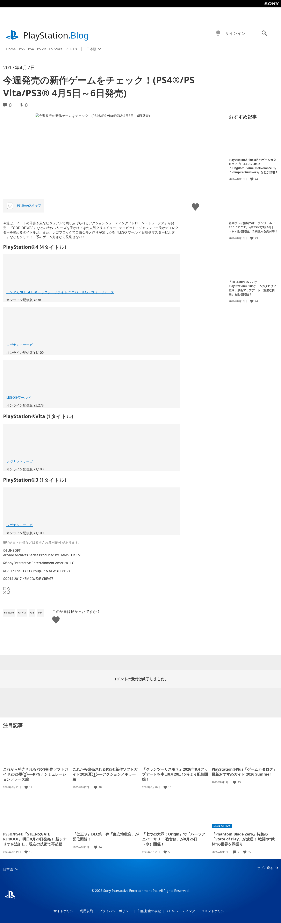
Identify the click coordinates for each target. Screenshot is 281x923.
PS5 (22, 49)
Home (11, 49)
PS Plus (71, 49)
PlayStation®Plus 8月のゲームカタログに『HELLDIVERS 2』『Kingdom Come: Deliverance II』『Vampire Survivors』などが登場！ (253, 166)
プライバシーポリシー (115, 911)
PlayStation (56, 35)
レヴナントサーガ (19, 344)
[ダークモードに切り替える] (218, 33)
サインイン (235, 33)
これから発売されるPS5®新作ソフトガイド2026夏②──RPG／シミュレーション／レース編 (35, 774)
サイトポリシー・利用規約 (73, 911)
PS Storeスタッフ (29, 205)
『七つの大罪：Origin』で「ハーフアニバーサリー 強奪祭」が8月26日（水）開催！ (173, 839)
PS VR (41, 49)
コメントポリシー (214, 911)
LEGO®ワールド (18, 397)
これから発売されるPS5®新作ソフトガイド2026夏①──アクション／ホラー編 (105, 774)
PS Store (55, 49)
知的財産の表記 (149, 911)
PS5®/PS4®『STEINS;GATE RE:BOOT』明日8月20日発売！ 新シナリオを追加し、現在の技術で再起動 (35, 839)
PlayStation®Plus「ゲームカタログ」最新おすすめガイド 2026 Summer (244, 772)
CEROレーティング (181, 911)
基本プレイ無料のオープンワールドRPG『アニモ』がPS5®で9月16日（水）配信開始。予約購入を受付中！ (253, 227)
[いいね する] (252, 179)
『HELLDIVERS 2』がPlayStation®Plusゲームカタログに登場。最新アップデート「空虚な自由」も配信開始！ (252, 288)
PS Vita (22, 612)
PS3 (32, 612)
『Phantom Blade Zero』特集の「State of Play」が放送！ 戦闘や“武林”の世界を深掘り (243, 839)
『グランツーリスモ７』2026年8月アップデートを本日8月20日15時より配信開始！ (175, 774)
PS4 (31, 49)
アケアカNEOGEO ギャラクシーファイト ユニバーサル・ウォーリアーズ (60, 292)
